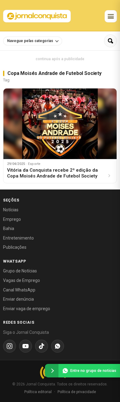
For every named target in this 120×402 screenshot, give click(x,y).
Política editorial (38, 392)
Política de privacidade (77, 392)
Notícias (10, 209)
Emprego (12, 219)
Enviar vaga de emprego (26, 308)
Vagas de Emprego (21, 280)
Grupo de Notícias (20, 270)
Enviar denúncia (18, 299)
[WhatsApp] (57, 346)
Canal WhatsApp (19, 289)
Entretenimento (18, 238)
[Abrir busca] (110, 41)
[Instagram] (9, 346)
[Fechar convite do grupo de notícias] (51, 370)
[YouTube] (25, 346)
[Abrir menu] (111, 16)
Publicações (14, 247)
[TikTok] (41, 346)
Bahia (8, 228)
